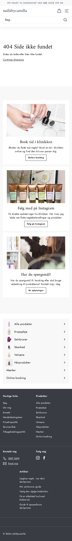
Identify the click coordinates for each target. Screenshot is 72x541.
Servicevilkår (9, 427)
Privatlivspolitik (10, 422)
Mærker (40, 431)
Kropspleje (41, 407)
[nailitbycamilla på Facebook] (44, 458)
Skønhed (40, 417)
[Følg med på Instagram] (36, 186)
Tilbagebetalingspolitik (14, 431)
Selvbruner (41, 412)
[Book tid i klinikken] (36, 120)
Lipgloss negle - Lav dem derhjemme (32, 480)
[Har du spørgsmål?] (36, 252)
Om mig (7, 407)
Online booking (36, 157)
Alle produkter (43, 403)
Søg (5, 403)
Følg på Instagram (36, 223)
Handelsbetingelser (12, 417)
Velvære (40, 422)
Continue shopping (13, 59)
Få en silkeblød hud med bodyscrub (32, 498)
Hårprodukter (42, 427)
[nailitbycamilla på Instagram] (38, 458)
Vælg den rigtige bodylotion (34, 491)
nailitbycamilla (15, 11)
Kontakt (6, 412)
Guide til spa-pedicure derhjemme (31, 506)
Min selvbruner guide (30, 486)
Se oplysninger (36, 290)
